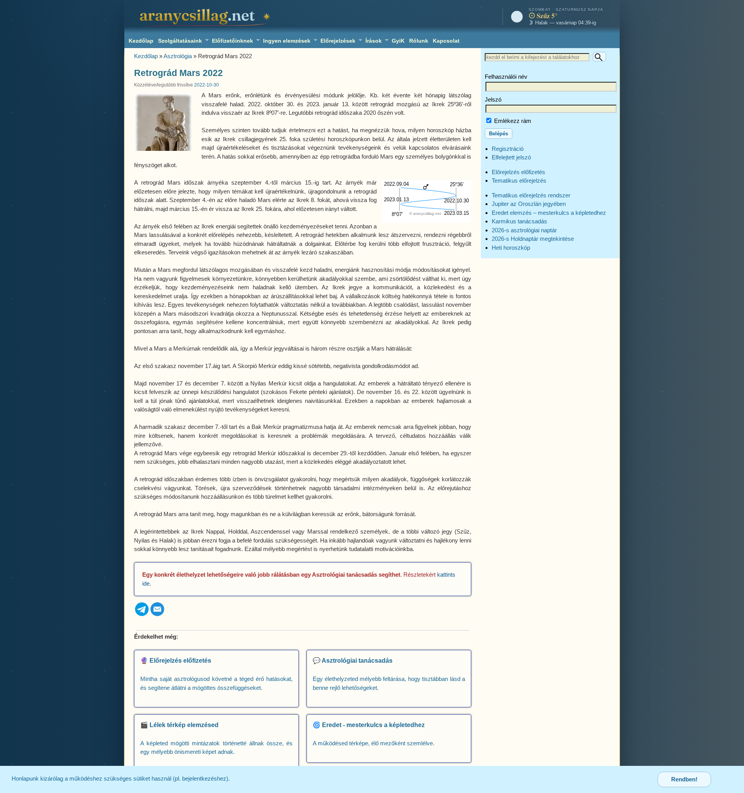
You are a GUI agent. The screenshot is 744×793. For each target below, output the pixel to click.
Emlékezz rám (512, 120)
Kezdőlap (141, 41)
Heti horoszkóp (511, 247)
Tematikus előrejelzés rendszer (531, 195)
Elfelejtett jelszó (511, 157)
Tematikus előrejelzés (519, 180)
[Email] (157, 615)
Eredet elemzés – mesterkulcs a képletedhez (549, 212)
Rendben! (684, 779)
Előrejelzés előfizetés (518, 172)
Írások (373, 41)
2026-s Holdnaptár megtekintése (533, 238)
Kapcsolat (446, 41)
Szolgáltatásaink (180, 41)
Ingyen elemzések (286, 41)
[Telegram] (142, 615)
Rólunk (418, 41)
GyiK (398, 41)
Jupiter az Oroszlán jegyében (529, 203)
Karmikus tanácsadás (519, 221)
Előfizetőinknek (232, 41)
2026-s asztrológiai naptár (524, 230)
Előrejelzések (337, 41)
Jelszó (493, 99)
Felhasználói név (506, 76)
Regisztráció (508, 148)
